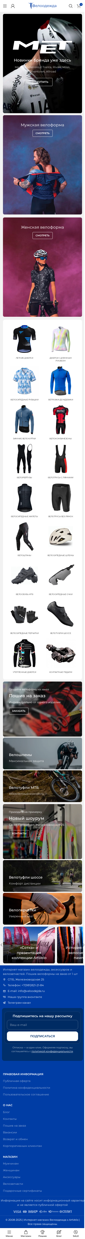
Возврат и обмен (14, 1139)
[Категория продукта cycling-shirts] (24, 384)
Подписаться (41, 1036)
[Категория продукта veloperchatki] (24, 618)
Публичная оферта (15, 1081)
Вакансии (9, 1132)
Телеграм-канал (17, 1002)
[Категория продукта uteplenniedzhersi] (24, 657)
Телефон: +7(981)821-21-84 (24, 985)
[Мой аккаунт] (13, 6)
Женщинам (10, 1170)
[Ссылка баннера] (41, 709)
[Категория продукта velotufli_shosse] (58, 618)
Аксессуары (10, 1177)
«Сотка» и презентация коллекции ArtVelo (27, 952)
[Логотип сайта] (41, 6)
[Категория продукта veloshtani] (24, 540)
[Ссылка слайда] (41, 63)
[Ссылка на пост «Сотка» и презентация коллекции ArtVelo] (27, 945)
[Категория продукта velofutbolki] (24, 342)
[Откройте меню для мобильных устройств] (5, 6)
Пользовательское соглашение (25, 1094)
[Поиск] (68, 6)
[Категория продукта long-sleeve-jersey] (58, 344)
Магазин (9, 1157)
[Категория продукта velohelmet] (58, 540)
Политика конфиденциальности (25, 1087)
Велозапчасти (12, 1184)
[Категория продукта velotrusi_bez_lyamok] (58, 501)
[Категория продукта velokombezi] (58, 423)
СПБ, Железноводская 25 (24, 979)
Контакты (8, 1119)
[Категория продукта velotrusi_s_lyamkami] (58, 462)
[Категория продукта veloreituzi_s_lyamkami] (24, 462)
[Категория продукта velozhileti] (24, 501)
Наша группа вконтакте (23, 997)
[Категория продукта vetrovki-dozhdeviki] (58, 384)
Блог (5, 1112)
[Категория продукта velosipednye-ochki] (58, 579)
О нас (6, 1105)
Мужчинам (9, 1163)
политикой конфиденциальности (51, 1051)
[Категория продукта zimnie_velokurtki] (24, 423)
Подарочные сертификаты (21, 1191)
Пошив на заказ (13, 1125)
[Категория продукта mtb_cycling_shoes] (24, 579)
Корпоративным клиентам (21, 1146)
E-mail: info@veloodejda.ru (24, 991)
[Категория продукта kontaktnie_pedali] (58, 657)
